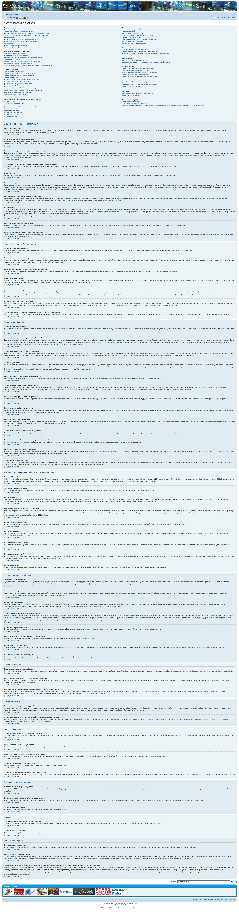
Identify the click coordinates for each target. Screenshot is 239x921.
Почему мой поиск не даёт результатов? (135, 70)
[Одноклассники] (22, 17)
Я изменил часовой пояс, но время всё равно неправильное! (23, 57)
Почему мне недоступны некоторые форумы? (18, 83)
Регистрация (225, 17)
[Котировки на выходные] (66, 895)
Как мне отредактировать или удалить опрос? (18, 81)
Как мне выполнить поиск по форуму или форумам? (138, 68)
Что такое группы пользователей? (132, 33)
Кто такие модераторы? (129, 31)
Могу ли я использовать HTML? (14, 103)
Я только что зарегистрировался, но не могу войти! (20, 39)
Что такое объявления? (11, 110)
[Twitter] (20, 17)
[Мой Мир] (25, 17)
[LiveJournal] (28, 17)
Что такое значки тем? (11, 116)
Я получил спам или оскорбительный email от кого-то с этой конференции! (145, 53)
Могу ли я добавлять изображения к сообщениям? (20, 107)
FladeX (135, 907)
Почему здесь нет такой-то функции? (134, 103)
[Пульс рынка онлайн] (19, 895)
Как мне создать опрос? (11, 77)
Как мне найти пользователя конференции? (135, 74)
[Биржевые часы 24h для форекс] (8, 895)
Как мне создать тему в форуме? (14, 71)
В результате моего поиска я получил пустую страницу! (139, 72)
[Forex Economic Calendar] (84, 895)
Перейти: (173, 881)
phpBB (111, 903)
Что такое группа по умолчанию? (132, 41)
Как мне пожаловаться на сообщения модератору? (20, 89)
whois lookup (137, 868)
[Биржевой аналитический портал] (118, 895)
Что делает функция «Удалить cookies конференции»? (21, 47)
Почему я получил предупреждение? (15, 87)
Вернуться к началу (12, 134)
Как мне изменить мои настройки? (15, 53)
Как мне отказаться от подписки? (132, 86)
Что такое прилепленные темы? (14, 112)
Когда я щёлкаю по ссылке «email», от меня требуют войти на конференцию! (28, 65)
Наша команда (196, 899)
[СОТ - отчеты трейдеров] (53, 895)
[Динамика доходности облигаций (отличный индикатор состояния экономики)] (42, 895)
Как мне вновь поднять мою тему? (15, 94)
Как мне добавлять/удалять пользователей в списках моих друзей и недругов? (147, 62)
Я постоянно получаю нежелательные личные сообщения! (140, 51)
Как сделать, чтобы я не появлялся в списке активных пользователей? (26, 35)
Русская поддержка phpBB (119, 904)
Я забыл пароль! (9, 37)
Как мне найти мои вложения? (131, 95)
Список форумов (12, 14)
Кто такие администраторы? (131, 30)
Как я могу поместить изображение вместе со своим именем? (23, 61)
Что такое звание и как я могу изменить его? (18, 63)
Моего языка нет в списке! (12, 59)
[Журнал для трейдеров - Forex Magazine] (103, 895)
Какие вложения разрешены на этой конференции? (138, 93)
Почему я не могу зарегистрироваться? (16, 45)
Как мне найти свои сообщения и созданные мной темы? (140, 76)
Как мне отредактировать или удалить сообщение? (20, 73)
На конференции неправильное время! (16, 55)
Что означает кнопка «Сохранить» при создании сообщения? (23, 90)
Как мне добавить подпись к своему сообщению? (19, 75)
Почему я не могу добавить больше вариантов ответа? (21, 79)
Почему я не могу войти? (12, 30)
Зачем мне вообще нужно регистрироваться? (18, 31)
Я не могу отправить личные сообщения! (135, 49)
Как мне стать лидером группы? (132, 37)
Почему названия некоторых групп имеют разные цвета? (140, 39)
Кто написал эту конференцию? (132, 101)
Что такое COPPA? (10, 43)
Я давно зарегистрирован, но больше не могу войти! (20, 41)
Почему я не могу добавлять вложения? (16, 85)
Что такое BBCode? (10, 101)
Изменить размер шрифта (233, 13)
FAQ (217, 17)
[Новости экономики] (30, 895)
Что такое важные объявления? (14, 109)
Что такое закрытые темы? (12, 114)
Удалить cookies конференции (212, 899)
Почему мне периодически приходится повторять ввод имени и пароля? (27, 33)
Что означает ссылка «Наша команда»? (134, 43)
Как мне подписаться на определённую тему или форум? (140, 84)
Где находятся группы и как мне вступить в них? (137, 35)
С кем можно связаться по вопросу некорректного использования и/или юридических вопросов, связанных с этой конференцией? (163, 105)
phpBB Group (69, 847)
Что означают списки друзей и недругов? (135, 60)
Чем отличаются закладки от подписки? (134, 83)
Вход (233, 17)
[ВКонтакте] (17, 17)
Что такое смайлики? (10, 105)
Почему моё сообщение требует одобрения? (18, 92)
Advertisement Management (117, 907)
